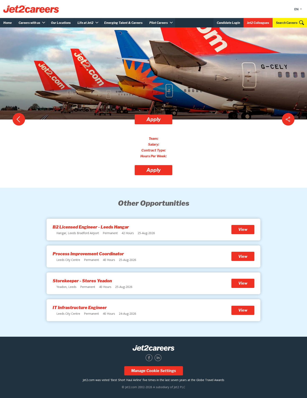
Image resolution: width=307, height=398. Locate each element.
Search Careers (286, 22)
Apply (153, 119)
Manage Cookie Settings (153, 370)
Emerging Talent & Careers (123, 22)
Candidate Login (228, 22)
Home (7, 22)
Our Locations (61, 22)
